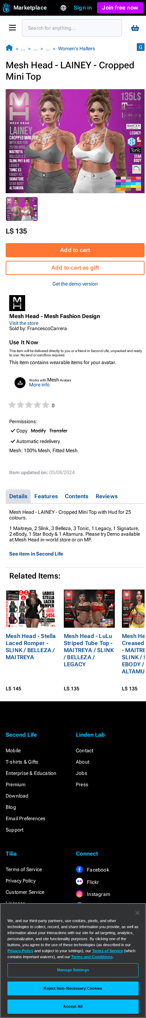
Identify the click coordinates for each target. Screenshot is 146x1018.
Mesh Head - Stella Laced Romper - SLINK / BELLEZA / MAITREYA (31, 647)
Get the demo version (75, 284)
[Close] (137, 913)
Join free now (120, 7)
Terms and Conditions (92, 957)
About (82, 762)
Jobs (81, 773)
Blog (11, 807)
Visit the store (23, 323)
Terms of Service (24, 869)
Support (14, 830)
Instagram (98, 894)
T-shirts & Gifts (22, 762)
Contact (84, 750)
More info (39, 384)
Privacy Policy (20, 881)
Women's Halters (76, 48)
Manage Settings (73, 970)
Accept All (73, 1006)
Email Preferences (25, 818)
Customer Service (25, 892)
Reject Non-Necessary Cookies (73, 988)
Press (82, 784)
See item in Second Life (36, 554)
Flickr (92, 882)
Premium (16, 784)
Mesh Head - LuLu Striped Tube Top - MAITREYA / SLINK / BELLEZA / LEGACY (89, 650)
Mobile (13, 750)
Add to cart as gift (75, 267)
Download (17, 796)
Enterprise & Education (31, 773)
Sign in (83, 7)
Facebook (97, 870)
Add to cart (75, 250)
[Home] (9, 48)
